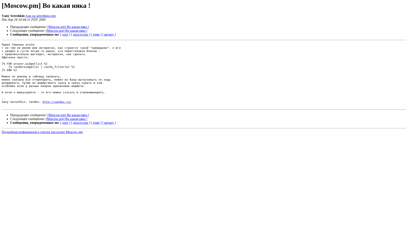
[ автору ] (109, 34)
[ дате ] (65, 34)
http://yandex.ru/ (56, 101)
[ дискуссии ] (80, 34)
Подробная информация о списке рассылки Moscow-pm (42, 132)
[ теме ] (96, 34)
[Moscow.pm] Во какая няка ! (68, 27)
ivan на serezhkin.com (41, 16)
